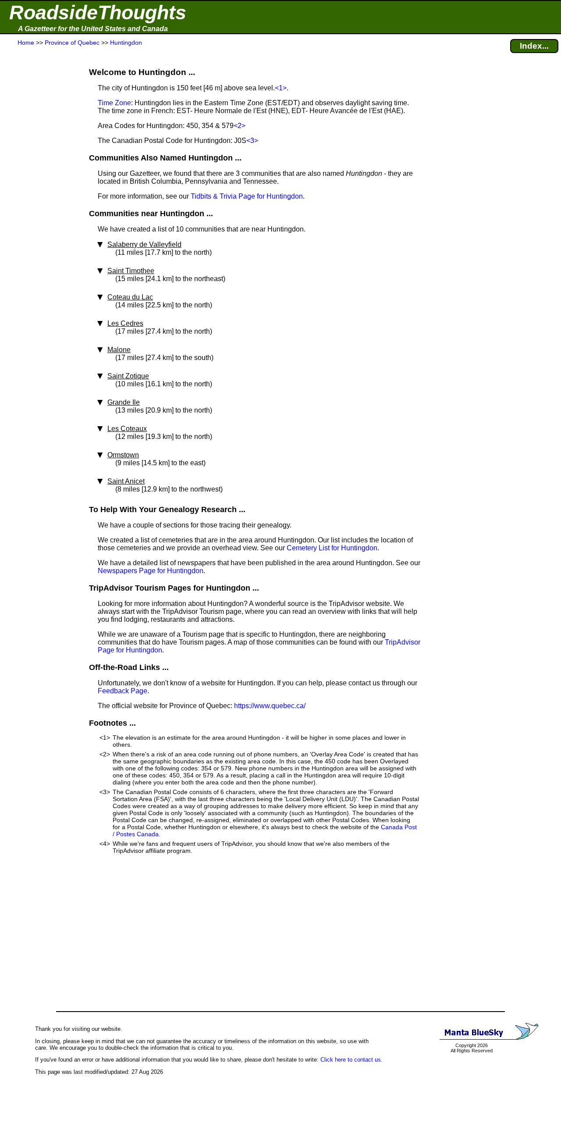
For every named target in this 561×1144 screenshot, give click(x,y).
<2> (239, 125)
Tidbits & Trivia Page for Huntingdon (247, 196)
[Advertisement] (39, 220)
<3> (252, 140)
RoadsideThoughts (97, 12)
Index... (534, 45)
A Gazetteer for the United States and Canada (93, 28)
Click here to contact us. (351, 1059)
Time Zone (114, 103)
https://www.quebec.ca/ (269, 705)
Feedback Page (122, 691)
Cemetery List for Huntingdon (332, 548)
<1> (281, 88)
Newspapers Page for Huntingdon (150, 570)
